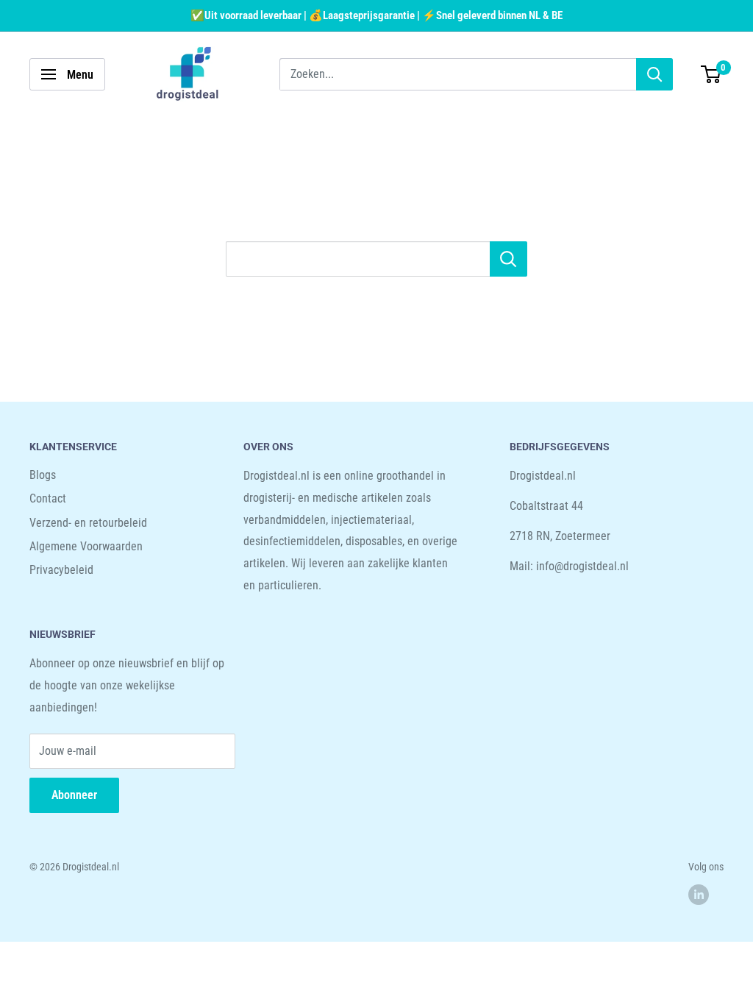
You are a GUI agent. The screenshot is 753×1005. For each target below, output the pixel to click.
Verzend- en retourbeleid (88, 523)
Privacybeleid (61, 570)
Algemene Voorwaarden (86, 546)
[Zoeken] (654, 74)
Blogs (42, 475)
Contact (47, 498)
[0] (711, 74)
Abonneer (74, 795)
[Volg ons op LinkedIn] (698, 894)
